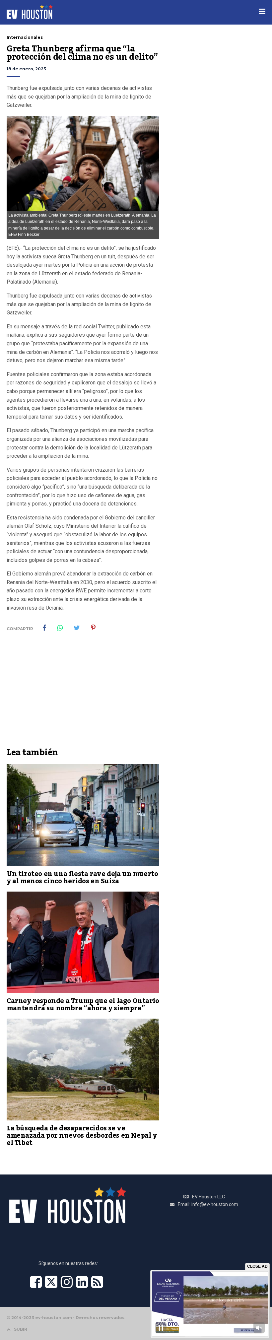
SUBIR (20, 1329)
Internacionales (25, 37)
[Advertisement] (83, 694)
